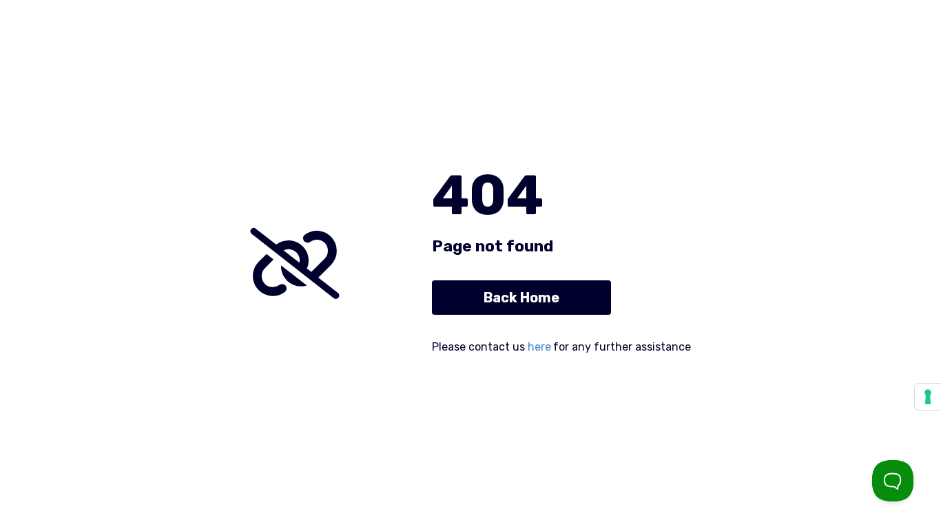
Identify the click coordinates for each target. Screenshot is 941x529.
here (539, 346)
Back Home (521, 297)
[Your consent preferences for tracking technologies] (928, 397)
